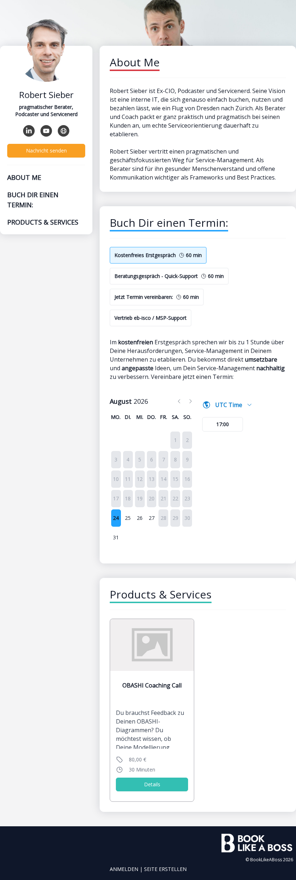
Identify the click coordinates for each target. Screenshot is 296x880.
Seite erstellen (165, 869)
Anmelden (124, 869)
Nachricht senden (46, 150)
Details (152, 784)
